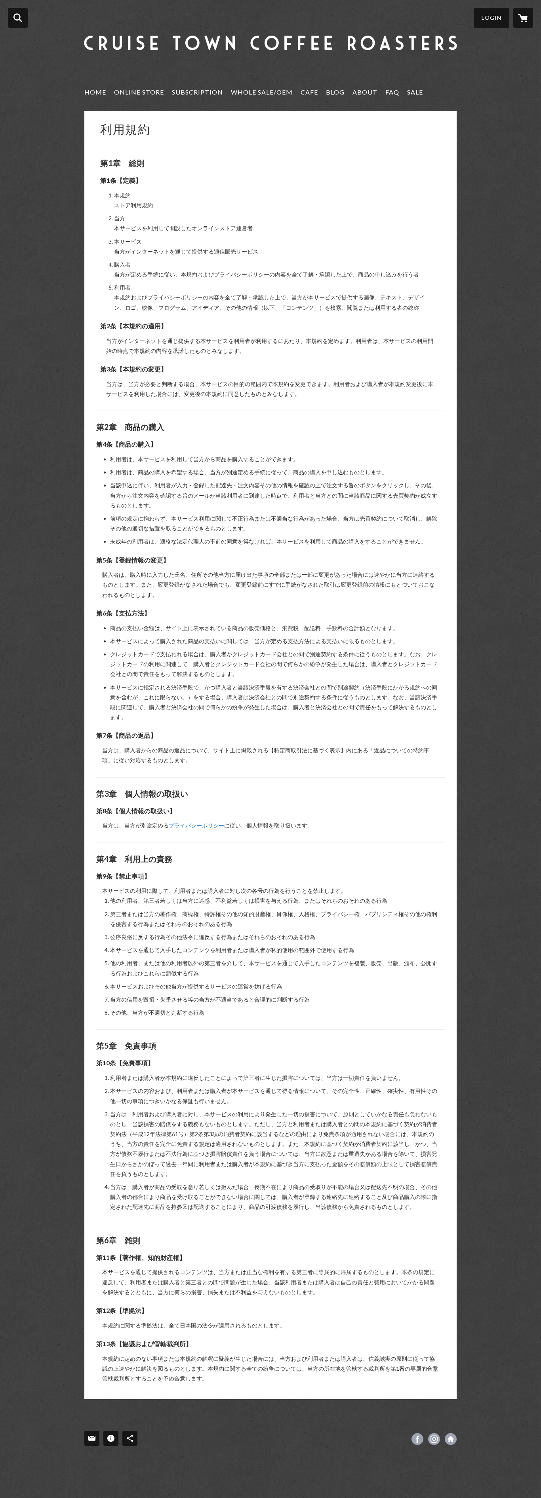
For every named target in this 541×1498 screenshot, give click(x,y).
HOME (95, 92)
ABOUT (364, 92)
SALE (415, 92)
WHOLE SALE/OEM (262, 92)
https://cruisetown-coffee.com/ (451, 1439)
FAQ (392, 92)
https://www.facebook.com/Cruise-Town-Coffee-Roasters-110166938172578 (417, 1439)
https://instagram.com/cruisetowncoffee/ (434, 1439)
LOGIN (491, 17)
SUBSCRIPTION (197, 92)
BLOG (335, 92)
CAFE (309, 92)
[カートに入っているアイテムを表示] (523, 18)
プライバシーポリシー (196, 825)
